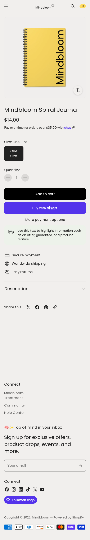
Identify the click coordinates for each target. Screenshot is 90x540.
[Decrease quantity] (8, 178)
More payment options (45, 219)
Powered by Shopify (69, 517)
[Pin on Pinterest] (46, 307)
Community (14, 405)
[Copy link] (55, 307)
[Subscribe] (80, 465)
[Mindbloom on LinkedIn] (20, 489)
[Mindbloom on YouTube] (42, 489)
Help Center (14, 412)
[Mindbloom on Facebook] (6, 489)
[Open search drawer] (73, 6)
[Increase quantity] (25, 178)
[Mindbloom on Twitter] (35, 489)
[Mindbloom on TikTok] (28, 489)
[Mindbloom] (45, 6)
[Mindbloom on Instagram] (13, 489)
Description (16, 289)
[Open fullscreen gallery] (77, 90)
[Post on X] (28, 307)
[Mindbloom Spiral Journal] (45, 57)
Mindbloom (40, 517)
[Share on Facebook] (37, 307)
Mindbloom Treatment (14, 395)
